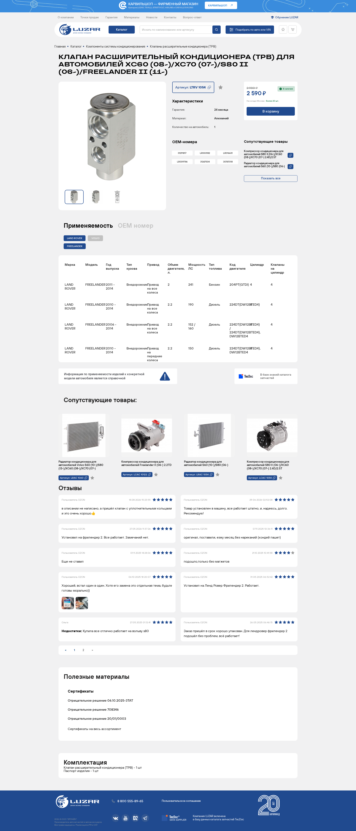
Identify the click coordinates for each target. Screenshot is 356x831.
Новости (151, 17)
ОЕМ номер (135, 225)
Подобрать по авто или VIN (253, 29)
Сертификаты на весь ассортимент (94, 728)
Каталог (121, 29)
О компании (66, 17)
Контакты (170, 17)
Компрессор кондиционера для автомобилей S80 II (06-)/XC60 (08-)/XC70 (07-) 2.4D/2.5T (263, 154)
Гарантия (111, 17)
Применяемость (88, 225)
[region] (178, 308)
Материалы (131, 17)
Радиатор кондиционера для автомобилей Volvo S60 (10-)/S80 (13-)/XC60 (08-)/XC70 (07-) (81, 465)
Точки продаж (89, 17)
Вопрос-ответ (192, 17)
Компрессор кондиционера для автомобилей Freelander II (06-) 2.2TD (146, 463)
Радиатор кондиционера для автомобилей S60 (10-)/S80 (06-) (264, 165)
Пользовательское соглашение (181, 800)
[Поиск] (216, 30)
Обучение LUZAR (286, 17)
